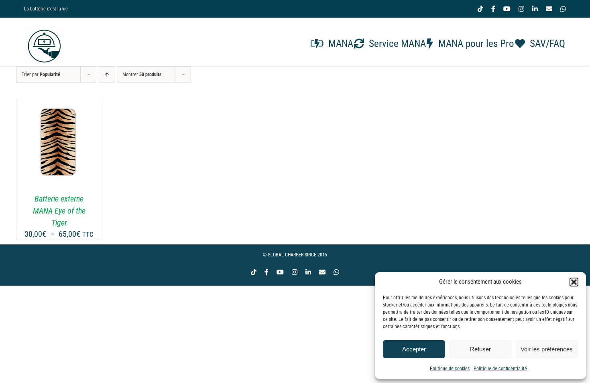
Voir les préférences (547, 349)
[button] (574, 282)
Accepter (414, 349)
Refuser (480, 349)
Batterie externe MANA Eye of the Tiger (59, 211)
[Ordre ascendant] (106, 75)
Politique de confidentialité (500, 368)
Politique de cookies (450, 368)
